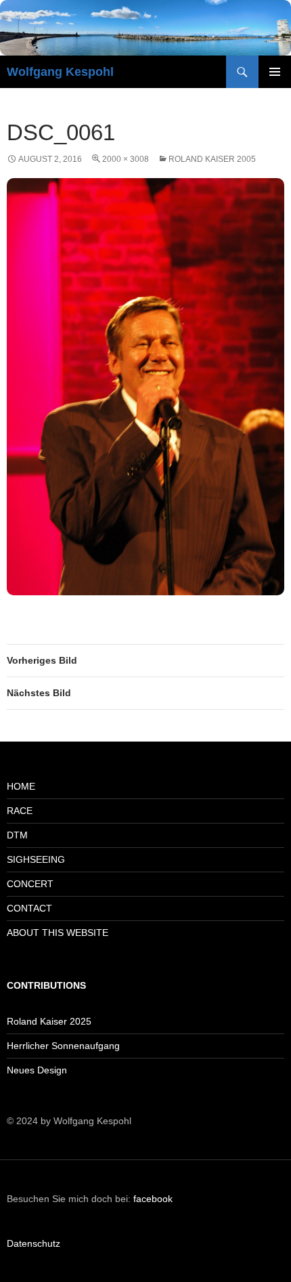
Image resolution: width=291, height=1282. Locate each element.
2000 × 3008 (125, 159)
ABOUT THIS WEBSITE (57, 932)
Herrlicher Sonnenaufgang (63, 1045)
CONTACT (29, 908)
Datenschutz (33, 1243)
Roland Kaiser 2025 (49, 1021)
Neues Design (37, 1070)
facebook (153, 1198)
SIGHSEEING (36, 859)
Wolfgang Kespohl (60, 72)
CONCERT (30, 883)
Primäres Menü (275, 72)
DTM (17, 835)
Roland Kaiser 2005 (212, 159)
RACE (19, 810)
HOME (21, 786)
